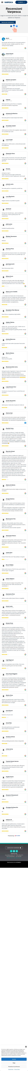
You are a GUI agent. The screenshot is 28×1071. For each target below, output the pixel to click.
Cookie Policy (11, 1069)
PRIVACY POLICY (10, 857)
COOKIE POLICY (18, 857)
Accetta (14, 1059)
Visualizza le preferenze (14, 1066)
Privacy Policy (17, 1069)
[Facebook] (14, 851)
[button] (26, 1046)
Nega (14, 1063)
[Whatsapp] (11, 851)
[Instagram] (17, 851)
